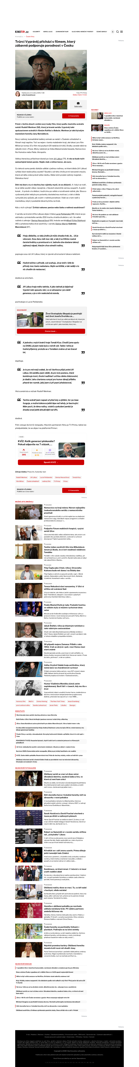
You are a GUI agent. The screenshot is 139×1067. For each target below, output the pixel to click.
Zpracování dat (91, 1034)
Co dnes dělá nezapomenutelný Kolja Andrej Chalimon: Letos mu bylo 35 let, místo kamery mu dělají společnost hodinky (50, 729)
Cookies (47, 1034)
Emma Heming (42, 701)
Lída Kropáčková (28, 95)
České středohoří (33, 481)
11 (68, 1062)
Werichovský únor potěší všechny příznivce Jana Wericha (36, 715)
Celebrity (36, 31)
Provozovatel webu (71, 1034)
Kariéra (86, 1037)
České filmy (30, 36)
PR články (79, 1037)
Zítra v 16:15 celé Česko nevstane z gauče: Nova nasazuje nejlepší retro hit (42, 997)
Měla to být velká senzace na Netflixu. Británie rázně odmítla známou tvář (43, 976)
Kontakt (91, 1037)
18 (87, 1062)
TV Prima (57, 481)
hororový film (20, 701)
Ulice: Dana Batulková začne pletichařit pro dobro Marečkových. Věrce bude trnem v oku (48, 723)
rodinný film (46, 481)
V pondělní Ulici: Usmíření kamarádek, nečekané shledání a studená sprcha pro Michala (47, 968)
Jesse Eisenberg (73, 701)
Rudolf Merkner (21, 477)
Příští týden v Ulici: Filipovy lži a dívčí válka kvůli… (105, 190)
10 (65, 1062)
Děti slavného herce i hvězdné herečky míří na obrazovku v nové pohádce (42, 1006)
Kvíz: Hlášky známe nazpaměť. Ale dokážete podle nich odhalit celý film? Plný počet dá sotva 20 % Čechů (50, 982)
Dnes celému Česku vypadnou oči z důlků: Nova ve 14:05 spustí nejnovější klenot (44, 972)
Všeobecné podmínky (57, 1034)
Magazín (107, 125)
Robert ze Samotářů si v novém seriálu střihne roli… (106, 241)
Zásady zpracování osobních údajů (55, 1037)
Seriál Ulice (47, 31)
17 (84, 1062)
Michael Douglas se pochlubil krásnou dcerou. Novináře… (105, 171)
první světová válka (23, 705)
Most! (69, 220)
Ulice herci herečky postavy (82, 31)
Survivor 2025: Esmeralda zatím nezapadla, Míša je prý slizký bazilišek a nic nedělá (46, 751)
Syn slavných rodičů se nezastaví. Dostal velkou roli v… (106, 235)
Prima (65, 481)
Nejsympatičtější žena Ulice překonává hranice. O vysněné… (106, 248)
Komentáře (74, 116)
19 (90, 1062)
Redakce (33, 1034)
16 (82, 1062)
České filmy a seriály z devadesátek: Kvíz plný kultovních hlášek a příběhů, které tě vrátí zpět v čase (50, 735)
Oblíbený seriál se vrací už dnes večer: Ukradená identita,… (105, 158)
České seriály (102, 31)
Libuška (63, 705)
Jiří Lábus (58, 159)
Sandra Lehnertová (39, 705)
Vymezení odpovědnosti (104, 1034)
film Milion (20, 481)
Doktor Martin (61, 224)
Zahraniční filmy (62, 31)
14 (76, 1062)
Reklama (40, 1034)
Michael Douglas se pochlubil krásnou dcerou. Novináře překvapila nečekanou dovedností (48, 1002)
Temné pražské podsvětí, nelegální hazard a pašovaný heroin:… (107, 196)
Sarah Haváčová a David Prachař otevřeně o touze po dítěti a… (107, 228)
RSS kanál (82, 1034)
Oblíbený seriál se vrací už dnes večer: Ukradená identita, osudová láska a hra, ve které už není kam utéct (49, 992)
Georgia (72, 705)
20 (93, 1062)
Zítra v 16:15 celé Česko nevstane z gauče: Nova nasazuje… (107, 164)
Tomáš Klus (77, 477)
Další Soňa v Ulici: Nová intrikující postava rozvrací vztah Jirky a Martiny (42, 719)
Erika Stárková (78, 220)
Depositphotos (81, 1058)
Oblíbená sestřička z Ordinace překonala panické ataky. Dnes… (106, 184)
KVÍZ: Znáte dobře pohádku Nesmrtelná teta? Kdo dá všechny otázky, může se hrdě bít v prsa (49, 755)
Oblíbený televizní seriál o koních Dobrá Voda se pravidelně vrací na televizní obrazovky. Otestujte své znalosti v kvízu (47, 761)
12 (70, 1062)
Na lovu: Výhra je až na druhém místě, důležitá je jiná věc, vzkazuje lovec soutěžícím (46, 987)
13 (73, 1062)
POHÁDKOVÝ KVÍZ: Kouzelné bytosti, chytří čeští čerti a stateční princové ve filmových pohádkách (47, 742)
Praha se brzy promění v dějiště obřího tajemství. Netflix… (106, 203)
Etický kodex (71, 1037)
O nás (28, 1034)
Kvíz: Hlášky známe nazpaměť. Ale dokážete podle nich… (104, 145)
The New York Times (57, 701)
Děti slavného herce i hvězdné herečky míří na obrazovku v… (106, 177)
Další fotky (78, 106)
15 (79, 1062)
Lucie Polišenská (63, 214)
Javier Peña (54, 705)
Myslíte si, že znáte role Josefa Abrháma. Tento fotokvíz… (107, 209)
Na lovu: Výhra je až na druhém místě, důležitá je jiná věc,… (105, 152)
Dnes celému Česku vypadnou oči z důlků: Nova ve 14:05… (113, 130)
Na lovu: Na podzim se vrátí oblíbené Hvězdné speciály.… (105, 216)
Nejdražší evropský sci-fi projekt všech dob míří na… (107, 222)
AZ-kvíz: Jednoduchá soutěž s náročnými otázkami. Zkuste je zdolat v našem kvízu (45, 747)
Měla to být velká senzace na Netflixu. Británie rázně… (106, 139)
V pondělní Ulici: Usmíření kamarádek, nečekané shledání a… (113, 118)
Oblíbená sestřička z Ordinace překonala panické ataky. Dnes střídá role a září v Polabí (47, 1010)
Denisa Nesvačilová (40, 220)
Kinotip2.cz (19, 36)
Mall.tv (31, 701)
